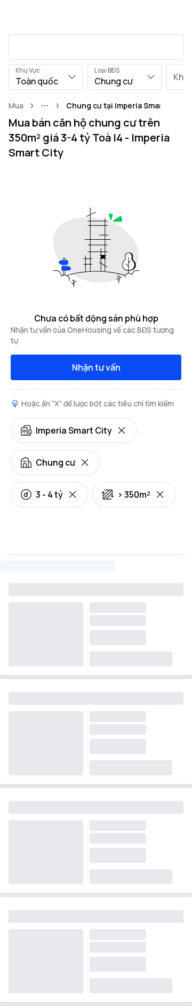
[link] (124, 105)
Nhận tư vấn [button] (96, 367)
